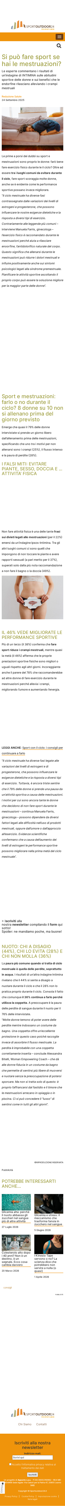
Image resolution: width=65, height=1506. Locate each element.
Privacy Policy (11, 1496)
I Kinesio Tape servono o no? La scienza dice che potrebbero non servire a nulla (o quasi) (45, 1263)
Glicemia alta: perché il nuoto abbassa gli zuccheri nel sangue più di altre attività (15, 1216)
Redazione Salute (11, 96)
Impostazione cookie (32, 1431)
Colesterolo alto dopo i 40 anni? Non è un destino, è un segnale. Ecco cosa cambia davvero (16, 1259)
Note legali (32, 1499)
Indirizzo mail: (32, 1453)
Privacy (2, 1489)
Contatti (41, 1424)
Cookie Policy (27, 1496)
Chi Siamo (24, 1424)
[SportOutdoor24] (32, 25)
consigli (7, 1287)
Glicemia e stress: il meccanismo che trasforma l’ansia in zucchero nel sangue (48, 1220)
